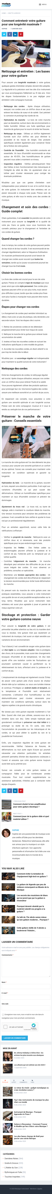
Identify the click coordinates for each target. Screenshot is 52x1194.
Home (4, 13)
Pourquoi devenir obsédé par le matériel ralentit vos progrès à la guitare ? (31, 909)
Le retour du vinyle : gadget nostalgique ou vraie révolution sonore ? (31, 1089)
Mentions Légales (36, 1189)
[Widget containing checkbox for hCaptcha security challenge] (20, 1026)
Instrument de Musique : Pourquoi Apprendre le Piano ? (27, 1113)
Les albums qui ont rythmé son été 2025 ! (29, 1065)
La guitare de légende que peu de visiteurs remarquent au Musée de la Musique (33, 887)
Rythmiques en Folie (13, 1172)
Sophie (4, 29)
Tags (32, 1082)
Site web (5, 1004)
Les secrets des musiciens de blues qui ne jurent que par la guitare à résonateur (32, 898)
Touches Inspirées (12, 1177)
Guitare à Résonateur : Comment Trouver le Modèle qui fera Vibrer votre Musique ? (31, 1125)
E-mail (5, 993)
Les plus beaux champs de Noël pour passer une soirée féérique (29, 1137)
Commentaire (7, 955)
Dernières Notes (11, 1158)
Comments (23, 1082)
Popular (5, 1082)
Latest (13, 1082)
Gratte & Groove (14, 13)
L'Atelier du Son (11, 1167)
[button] (43, 4)
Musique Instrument (22, 1189)
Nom (4, 982)
